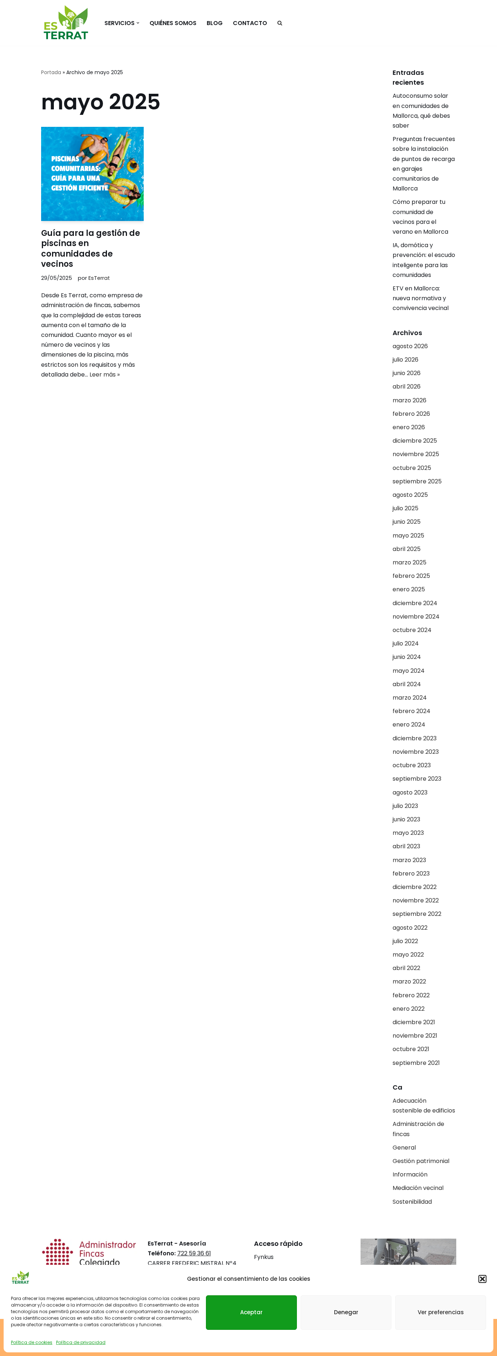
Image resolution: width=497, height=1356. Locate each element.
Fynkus (264, 1257)
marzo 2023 (409, 860)
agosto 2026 (410, 346)
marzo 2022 (409, 981)
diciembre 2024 (415, 603)
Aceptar (251, 1312)
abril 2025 (407, 549)
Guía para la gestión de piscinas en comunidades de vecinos (90, 249)
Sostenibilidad (412, 1202)
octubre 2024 (412, 630)
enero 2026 (409, 427)
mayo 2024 (409, 671)
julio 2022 (405, 941)
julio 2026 (405, 359)
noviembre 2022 (416, 900)
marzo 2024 (410, 697)
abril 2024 (407, 684)
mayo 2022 (408, 954)
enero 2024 (409, 724)
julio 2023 (405, 806)
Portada (51, 72)
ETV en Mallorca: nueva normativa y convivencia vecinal (421, 298)
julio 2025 (405, 508)
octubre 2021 (411, 1049)
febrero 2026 (411, 414)
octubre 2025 (412, 468)
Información (410, 1174)
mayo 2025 (408, 535)
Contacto (250, 23)
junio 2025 (407, 522)
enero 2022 (409, 1009)
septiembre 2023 (417, 778)
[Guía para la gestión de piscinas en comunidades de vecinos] (92, 174)
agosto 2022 (410, 928)
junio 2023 (406, 819)
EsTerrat (99, 278)
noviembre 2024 (416, 616)
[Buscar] (279, 22)
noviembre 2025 (416, 454)
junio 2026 (407, 373)
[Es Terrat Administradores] (66, 23)
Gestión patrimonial (421, 1161)
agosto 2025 (410, 495)
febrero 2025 (411, 576)
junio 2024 (407, 657)
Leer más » (105, 374)
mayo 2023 (408, 833)
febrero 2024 (411, 711)
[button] (482, 1279)
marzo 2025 (409, 562)
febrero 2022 (411, 995)
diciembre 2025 (415, 440)
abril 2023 (406, 846)
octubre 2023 (412, 765)
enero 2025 (409, 589)
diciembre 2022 (415, 887)
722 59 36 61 (194, 1253)
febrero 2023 (411, 873)
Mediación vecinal (418, 1188)
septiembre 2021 (416, 1063)
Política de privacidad (81, 1342)
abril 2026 (407, 386)
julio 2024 (406, 643)
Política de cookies (31, 1342)
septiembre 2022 (417, 914)
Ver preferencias (441, 1312)
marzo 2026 (409, 400)
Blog (215, 23)
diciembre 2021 (414, 1022)
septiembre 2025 (417, 481)
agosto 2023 (410, 792)
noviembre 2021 (415, 1035)
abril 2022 (406, 968)
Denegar (346, 1312)
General (404, 1147)
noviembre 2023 (416, 752)
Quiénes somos (173, 23)
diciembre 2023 (415, 738)
